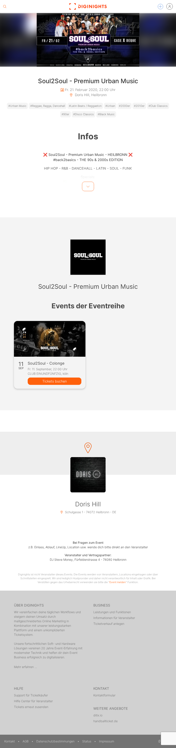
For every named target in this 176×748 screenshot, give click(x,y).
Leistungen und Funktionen (112, 612)
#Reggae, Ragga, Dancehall (47, 106)
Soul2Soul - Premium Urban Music (88, 286)
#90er (65, 114)
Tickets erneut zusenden (31, 707)
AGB (26, 741)
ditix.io (97, 715)
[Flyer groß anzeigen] (88, 40)
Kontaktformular (104, 695)
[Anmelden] (169, 6)
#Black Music (106, 114)
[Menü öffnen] (160, 6)
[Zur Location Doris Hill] (88, 474)
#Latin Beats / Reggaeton (85, 106)
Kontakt (10, 741)
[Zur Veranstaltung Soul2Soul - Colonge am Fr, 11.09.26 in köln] (49, 339)
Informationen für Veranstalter (114, 618)
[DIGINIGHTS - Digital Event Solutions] (88, 6)
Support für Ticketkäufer (31, 695)
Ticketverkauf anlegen (108, 623)
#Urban (110, 106)
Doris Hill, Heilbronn (90, 95)
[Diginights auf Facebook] (159, 741)
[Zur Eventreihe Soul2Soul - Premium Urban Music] (88, 257)
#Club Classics (158, 106)
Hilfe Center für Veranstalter (33, 701)
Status (87, 741)
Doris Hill (88, 504)
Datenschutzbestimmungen (55, 741)
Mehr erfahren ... (25, 667)
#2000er (124, 106)
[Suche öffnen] (4, 6)
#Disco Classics (83, 114)
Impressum (106, 741)
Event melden (117, 582)
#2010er (139, 106)
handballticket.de (105, 721)
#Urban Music (17, 106)
